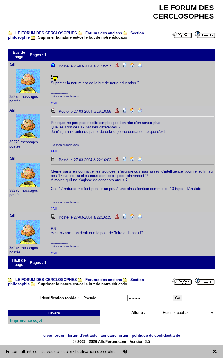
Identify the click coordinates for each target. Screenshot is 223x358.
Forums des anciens (103, 33)
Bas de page (19, 54)
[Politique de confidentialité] (125, 351)
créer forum (53, 335)
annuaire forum (114, 335)
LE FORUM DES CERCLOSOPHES (46, 33)
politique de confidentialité (156, 335)
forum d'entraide (82, 335)
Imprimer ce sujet (26, 320)
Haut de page (19, 262)
